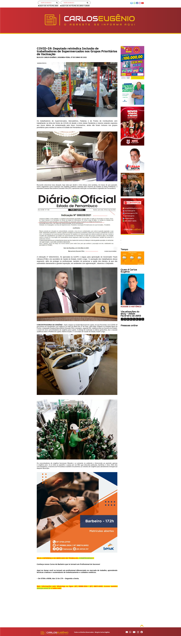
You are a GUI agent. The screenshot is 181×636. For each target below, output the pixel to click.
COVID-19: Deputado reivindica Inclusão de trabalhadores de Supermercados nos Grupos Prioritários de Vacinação (77, 51)
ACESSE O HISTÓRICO (131, 306)
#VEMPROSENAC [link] (86, 558)
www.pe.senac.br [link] (44, 588)
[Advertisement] (77, 609)
